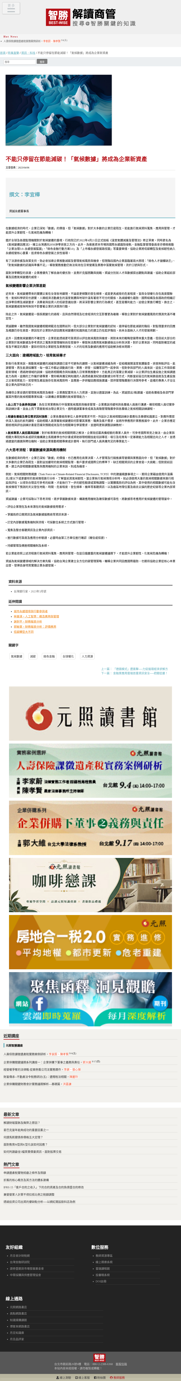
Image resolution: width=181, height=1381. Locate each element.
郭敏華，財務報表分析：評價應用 (35, 626)
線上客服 (84, 1377)
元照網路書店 (18, 1307)
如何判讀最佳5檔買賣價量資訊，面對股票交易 (33, 1151)
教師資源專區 (104, 1255)
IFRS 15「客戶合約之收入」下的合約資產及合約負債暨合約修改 (44, 1187)
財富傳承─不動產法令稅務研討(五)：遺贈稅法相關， (41, 1076)
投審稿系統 (103, 1275)
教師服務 (119, 1377)
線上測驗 (65, 1377)
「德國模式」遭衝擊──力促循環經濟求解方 (140, 669)
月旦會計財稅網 (20, 1255)
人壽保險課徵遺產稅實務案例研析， (35, 41)
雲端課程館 (103, 1268)
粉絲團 (101, 1377)
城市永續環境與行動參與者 (31, 611)
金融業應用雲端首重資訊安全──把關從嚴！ (140, 673)
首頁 (3, 52)
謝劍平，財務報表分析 (28, 621)
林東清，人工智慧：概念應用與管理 (36, 616)
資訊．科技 (28, 52)
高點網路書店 (18, 1313)
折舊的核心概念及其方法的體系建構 (26, 1180)
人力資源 (87, 656)
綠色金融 (49, 656)
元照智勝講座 (14, 1045)
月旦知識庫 (17, 1332)
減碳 (33, 656)
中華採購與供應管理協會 (25, 1275)
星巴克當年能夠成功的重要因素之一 (26, 1130)
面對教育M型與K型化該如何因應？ (26, 1144)
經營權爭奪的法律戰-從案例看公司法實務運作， (42, 1069)
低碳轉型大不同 (24, 631)
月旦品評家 (17, 1339)
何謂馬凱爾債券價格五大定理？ (23, 1137)
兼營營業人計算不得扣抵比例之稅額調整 (29, 1194)
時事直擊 (13, 52)
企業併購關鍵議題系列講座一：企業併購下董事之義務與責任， (52, 1062)
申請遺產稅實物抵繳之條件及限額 (25, 1172)
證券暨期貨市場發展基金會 (27, 1268)
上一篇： (106, 669)
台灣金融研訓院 (20, 1262)
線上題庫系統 (104, 1262)
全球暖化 (68, 656)
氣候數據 (16, 656)
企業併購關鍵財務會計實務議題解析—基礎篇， (37, 1084)
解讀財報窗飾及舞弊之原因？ (22, 1122)
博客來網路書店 (20, 1326)
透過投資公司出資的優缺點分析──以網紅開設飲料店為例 (39, 1201)
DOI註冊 (101, 1281)
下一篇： (106, 673)
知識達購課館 (18, 1320)
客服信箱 (121, 1364)
